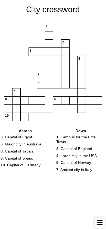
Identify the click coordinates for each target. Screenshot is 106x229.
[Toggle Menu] (99, 222)
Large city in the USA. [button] (77, 156)
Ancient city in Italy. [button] (74, 169)
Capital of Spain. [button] (17, 158)
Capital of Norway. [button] (74, 162)
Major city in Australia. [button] (21, 144)
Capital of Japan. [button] (17, 151)
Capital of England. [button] (74, 149)
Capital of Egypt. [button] (17, 137)
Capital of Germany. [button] (21, 165)
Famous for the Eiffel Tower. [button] (76, 139)
